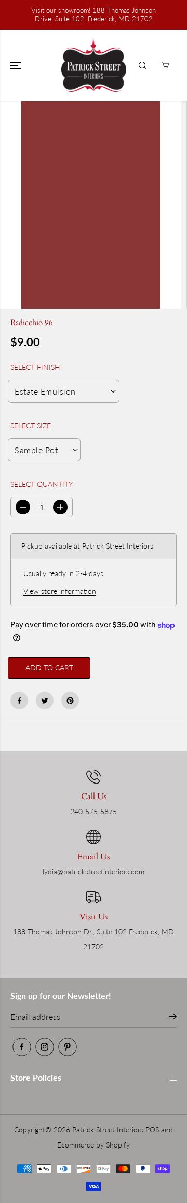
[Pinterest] (70, 700)
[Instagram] (44, 1047)
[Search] (142, 65)
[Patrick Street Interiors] (93, 65)
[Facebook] (19, 700)
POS (152, 1129)
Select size (30, 425)
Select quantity (41, 484)
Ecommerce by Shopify (93, 1144)
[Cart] (165, 65)
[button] (16, 65)
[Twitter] (45, 700)
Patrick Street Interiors (107, 1129)
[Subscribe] (173, 1018)
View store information (59, 590)
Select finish (35, 366)
